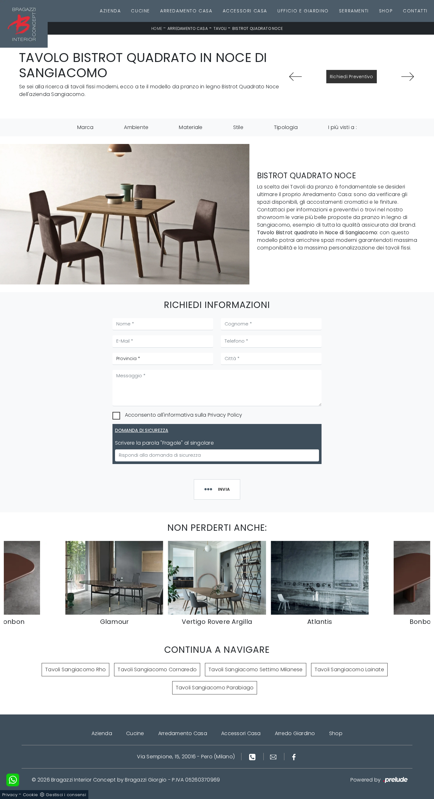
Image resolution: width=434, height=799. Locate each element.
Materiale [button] (190, 127)
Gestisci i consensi (66, 795)
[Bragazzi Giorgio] (24, 24)
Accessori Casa (245, 11)
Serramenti (354, 11)
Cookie (30, 795)
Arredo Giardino (295, 733)
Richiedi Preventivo (351, 76)
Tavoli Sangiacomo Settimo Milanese (255, 669)
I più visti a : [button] (342, 127)
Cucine (140, 11)
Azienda (110, 11)
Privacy (9, 795)
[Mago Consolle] (295, 76)
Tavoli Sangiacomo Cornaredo (157, 669)
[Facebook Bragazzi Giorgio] (293, 756)
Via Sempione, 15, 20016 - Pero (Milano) (186, 756)
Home (156, 28)
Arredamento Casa (186, 11)
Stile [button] (238, 127)
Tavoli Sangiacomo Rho (75, 669)
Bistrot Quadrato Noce (257, 28)
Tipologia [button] (286, 127)
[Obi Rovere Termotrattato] (407, 76)
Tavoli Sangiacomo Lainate (349, 669)
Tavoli (220, 28)
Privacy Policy (225, 415)
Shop (386, 11)
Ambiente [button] (136, 127)
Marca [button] (85, 127)
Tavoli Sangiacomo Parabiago (215, 687)
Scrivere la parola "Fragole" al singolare (164, 443)
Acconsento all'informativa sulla (183, 415)
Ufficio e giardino (303, 11)
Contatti (415, 11)
